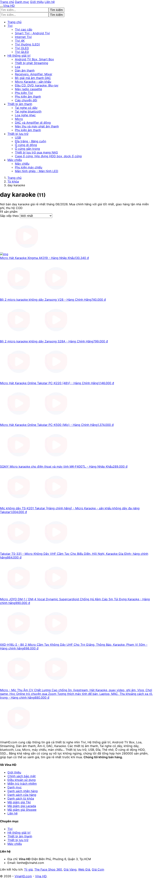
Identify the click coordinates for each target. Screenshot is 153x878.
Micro (19, 119)
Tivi (10, 26)
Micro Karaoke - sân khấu (33, 81)
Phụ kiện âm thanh (28, 96)
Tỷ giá (28, 869)
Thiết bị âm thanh (19, 104)
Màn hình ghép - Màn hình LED (36, 171)
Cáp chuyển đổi (26, 100)
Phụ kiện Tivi (24, 93)
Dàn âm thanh (25, 70)
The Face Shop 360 (48, 869)
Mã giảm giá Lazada (21, 806)
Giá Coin (98, 869)
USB (18, 137)
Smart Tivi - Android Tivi (32, 33)
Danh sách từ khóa (20, 798)
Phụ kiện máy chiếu (28, 167)
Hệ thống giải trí (18, 55)
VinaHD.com (23, 876)
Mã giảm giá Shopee (21, 809)
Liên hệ (50, 2)
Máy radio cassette (28, 89)
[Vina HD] (18, 735)
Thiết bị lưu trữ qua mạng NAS (36, 152)
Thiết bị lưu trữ (17, 134)
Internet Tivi (23, 37)
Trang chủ (7, 2)
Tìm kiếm (56, 10)
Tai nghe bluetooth (28, 111)
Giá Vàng (70, 869)
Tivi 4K (20, 40)
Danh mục (22, 2)
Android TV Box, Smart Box (34, 59)
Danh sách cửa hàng (21, 795)
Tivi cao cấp (23, 29)
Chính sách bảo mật (21, 776)
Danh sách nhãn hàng (22, 791)
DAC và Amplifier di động (33, 122)
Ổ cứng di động (26, 145)
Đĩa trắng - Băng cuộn (30, 141)
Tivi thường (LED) (27, 44)
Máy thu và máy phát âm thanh (37, 126)
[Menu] (1, 6)
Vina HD (40, 876)
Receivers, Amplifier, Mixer (33, 74)
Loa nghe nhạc (25, 115)
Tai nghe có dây (26, 108)
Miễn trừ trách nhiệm (22, 783)
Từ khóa (13, 181)
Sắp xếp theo (10, 216)
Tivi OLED (22, 48)
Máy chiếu (14, 160)
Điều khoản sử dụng (21, 780)
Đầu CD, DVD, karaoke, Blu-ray (36, 85)
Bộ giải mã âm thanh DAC (33, 78)
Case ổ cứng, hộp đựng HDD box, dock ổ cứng (48, 156)
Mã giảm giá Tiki (19, 802)
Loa (17, 67)
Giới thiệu (37, 2)
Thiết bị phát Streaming (31, 63)
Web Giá (84, 869)
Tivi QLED (22, 52)
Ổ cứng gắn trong (27, 149)
